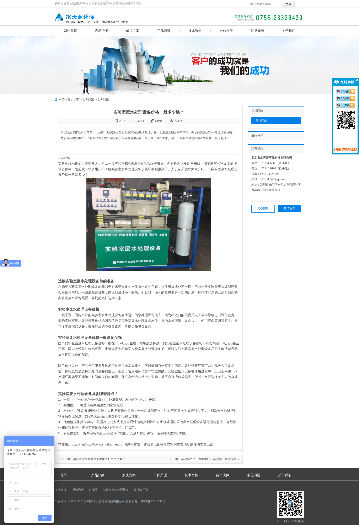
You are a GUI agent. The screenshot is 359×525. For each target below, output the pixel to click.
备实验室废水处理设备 (149, 163)
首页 (76, 99)
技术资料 (195, 31)
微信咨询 (289, 208)
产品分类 (101, 31)
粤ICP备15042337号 (152, 501)
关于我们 (288, 31)
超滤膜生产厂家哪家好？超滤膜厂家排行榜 (208, 459)
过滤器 (93, 489)
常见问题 (257, 31)
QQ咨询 (263, 208)
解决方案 (132, 31)
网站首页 (70, 31)
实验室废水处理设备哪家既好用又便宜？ (99, 459)
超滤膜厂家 (141, 489)
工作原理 (164, 31)
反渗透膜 (78, 489)
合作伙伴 (226, 31)
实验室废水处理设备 (116, 489)
